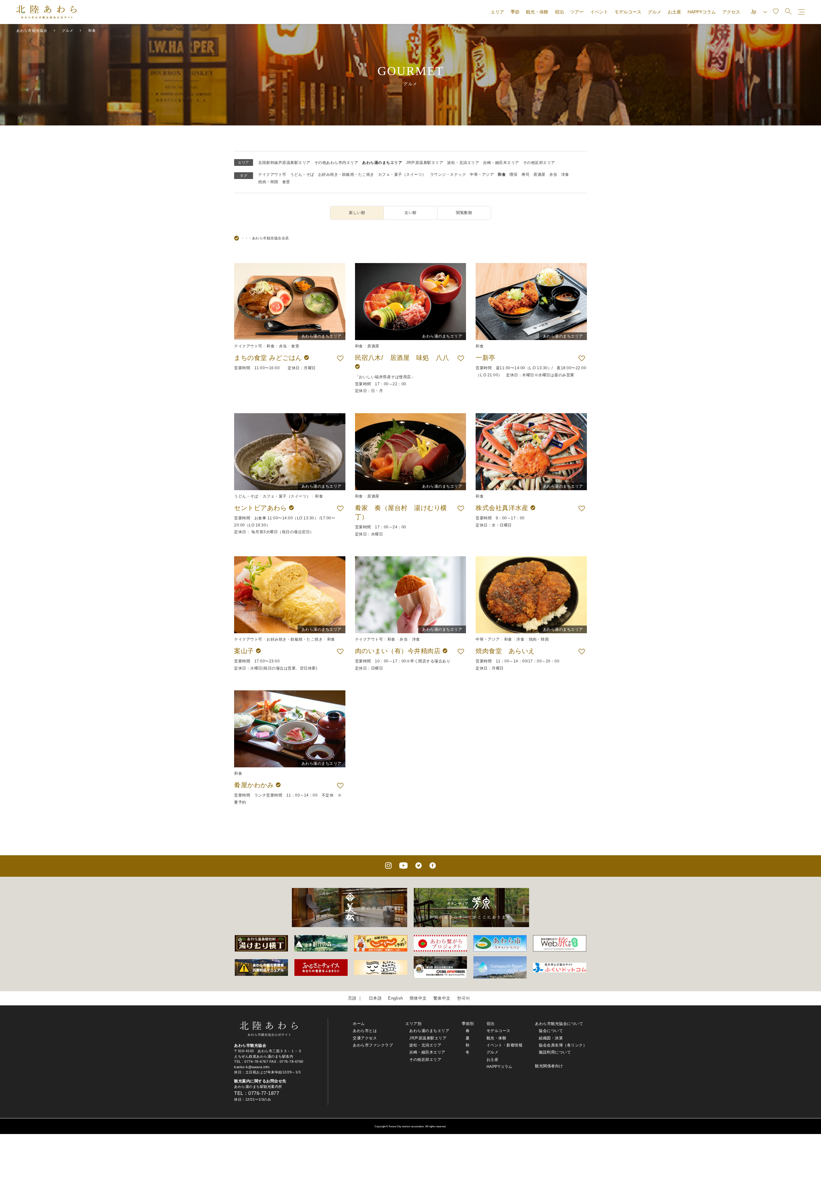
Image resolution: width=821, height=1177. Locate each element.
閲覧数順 (464, 212)
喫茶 (514, 174)
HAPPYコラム (702, 11)
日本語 (375, 998)
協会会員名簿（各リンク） (563, 1045)
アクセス (731, 11)
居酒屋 (539, 174)
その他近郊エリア (539, 162)
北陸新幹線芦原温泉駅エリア (284, 162)
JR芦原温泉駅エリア (424, 162)
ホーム (359, 1023)
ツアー (577, 11)
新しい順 (357, 212)
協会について (551, 1030)
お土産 (674, 11)
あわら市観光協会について (559, 1023)
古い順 (410, 212)
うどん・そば (302, 174)
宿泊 (559, 11)
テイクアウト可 (272, 174)
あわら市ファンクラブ (373, 1045)
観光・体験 (537, 11)
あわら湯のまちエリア (382, 162)
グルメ (654, 11)
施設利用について (555, 1052)
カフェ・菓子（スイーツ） (402, 174)
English (395, 998)
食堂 (286, 182)
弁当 (553, 174)
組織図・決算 (551, 1038)
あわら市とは (365, 1030)
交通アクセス (365, 1038)
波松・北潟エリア (463, 162)
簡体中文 (418, 998)
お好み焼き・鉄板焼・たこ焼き (346, 174)
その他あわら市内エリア (336, 162)
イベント (599, 11)
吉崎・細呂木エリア (501, 162)
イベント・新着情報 (505, 1045)
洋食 (565, 174)
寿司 (525, 174)
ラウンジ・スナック (448, 174)
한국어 (463, 998)
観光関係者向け (549, 1066)
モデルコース (627, 11)
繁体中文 (442, 998)
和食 (502, 174)
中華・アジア (482, 174)
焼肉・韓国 (268, 182)
